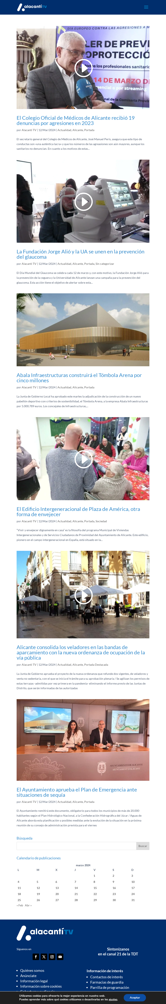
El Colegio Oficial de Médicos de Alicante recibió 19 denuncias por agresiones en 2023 (76, 120)
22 (95, 894)
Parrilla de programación (109, 987)
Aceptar (135, 998)
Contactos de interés (106, 977)
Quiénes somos (32, 970)
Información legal (34, 981)
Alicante (77, 130)
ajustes (113, 999)
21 (76, 894)
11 (19, 888)
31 (133, 900)
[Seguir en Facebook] (36, 957)
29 (95, 900)
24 (133, 894)
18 (19, 894)
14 (76, 888)
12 (38, 888)
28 (76, 900)
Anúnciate (28, 975)
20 (57, 894)
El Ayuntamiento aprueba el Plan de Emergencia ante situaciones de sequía (77, 792)
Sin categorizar (105, 263)
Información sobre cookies (41, 986)
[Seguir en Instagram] (52, 957)
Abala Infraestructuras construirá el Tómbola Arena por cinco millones (79, 377)
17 (133, 888)
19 (38, 894)
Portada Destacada (96, 664)
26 (38, 900)
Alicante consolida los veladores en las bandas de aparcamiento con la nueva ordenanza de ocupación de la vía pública (81, 652)
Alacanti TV (29, 130)
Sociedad (101, 521)
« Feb (20, 905)
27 (57, 900)
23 (114, 894)
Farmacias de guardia (106, 982)
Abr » (28, 905)
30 (114, 900)
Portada (89, 130)
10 (133, 881)
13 (57, 888)
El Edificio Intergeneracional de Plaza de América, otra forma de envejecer (78, 511)
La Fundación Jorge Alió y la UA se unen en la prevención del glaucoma (80, 254)
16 (114, 888)
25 (19, 900)
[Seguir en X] (44, 957)
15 (95, 888)
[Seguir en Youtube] (60, 957)
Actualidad (64, 130)
